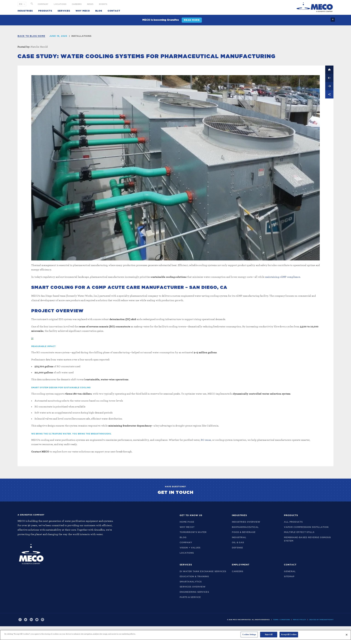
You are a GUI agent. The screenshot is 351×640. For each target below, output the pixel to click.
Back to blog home (31, 36)
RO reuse (206, 440)
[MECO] (314, 7)
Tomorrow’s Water (193, 532)
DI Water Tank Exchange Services (203, 571)
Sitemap (289, 576)
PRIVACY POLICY (299, 619)
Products (45, 11)
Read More (192, 20)
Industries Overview (246, 522)
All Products (293, 522)
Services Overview (192, 587)
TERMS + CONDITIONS (281, 619)
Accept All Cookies (289, 634)
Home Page (187, 522)
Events (103, 4)
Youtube (36, 619)
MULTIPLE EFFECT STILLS (299, 532)
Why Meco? (187, 527)
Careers (77, 4)
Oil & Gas (238, 542)
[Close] (347, 635)
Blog (98, 11)
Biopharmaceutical (245, 527)
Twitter (25, 619)
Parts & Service (190, 597)
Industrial (239, 537)
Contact (114, 11)
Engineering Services (194, 592)
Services (64, 11)
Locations (60, 4)
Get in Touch (175, 492)
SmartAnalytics (191, 582)
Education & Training (194, 576)
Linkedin (31, 619)
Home (329, 70)
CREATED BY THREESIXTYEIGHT (321, 619)
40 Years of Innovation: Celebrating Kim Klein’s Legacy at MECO (329, 78)
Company (43, 4)
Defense (237, 548)
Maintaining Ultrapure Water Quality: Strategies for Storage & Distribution (329, 86)
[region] (175, 635)
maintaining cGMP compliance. (283, 277)
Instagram (42, 619)
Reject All (268, 634)
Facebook (20, 619)
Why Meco (83, 11)
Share (329, 94)
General (290, 571)
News (90, 4)
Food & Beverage (244, 532)
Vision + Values (190, 548)
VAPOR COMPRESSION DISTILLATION (306, 527)
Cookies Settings (249, 634)
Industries (25, 11)
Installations (81, 36)
